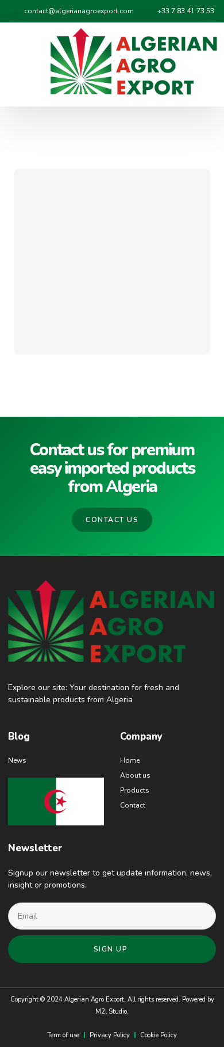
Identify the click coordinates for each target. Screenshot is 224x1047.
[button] (22, 64)
